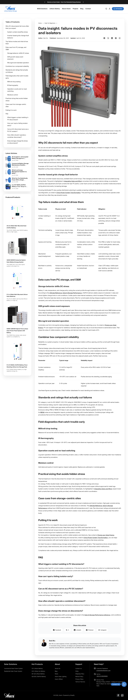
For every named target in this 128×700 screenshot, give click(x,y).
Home (40, 23)
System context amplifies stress (17, 32)
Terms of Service (80, 681)
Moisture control (12, 95)
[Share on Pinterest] (115, 38)
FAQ (7, 114)
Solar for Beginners (49, 23)
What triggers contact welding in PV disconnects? (17, 119)
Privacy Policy (79, 679)
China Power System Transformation (68, 192)
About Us (57, 668)
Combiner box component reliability (17, 66)
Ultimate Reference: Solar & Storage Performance (65, 293)
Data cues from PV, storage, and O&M (16, 48)
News (56, 674)
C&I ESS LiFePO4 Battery (39, 676)
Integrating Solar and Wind (73, 181)
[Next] (83, 2)
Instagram (103, 630)
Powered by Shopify (69, 695)
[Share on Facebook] (104, 38)
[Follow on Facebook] (118, 695)
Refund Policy (79, 676)
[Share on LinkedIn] (112, 38)
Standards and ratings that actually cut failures (17, 71)
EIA (58, 313)
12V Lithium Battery (37, 668)
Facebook (58, 630)
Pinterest (90, 630)
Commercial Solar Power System (13, 668)
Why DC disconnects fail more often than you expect (17, 27)
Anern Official (59, 679)
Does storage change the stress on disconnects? (17, 142)
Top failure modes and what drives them (17, 43)
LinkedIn (78, 630)
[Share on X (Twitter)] (108, 38)
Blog (81, 9)
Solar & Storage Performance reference (97, 615)
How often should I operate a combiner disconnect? (16, 136)
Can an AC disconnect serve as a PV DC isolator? (17, 130)
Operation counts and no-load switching (17, 90)
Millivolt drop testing (14, 81)
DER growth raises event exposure (15, 58)
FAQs (76, 671)
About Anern (66, 9)
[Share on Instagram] (119, 38)
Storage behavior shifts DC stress (18, 53)
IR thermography (12, 85)
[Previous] (44, 2)
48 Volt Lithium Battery (38, 674)
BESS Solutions (42, 9)
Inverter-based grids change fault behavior (18, 37)
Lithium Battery (55, 9)
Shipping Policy (79, 674)
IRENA (42, 412)
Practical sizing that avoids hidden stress (17, 99)
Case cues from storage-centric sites (16, 105)
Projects (75, 9)
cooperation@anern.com (103, 670)
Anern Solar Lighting (60, 676)
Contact (88, 9)
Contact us (78, 668)
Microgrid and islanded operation (18, 63)
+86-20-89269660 (102, 676)
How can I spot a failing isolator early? (17, 124)
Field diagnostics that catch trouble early (17, 77)
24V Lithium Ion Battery (38, 671)
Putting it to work (11, 110)
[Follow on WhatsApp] (122, 695)
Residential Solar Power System (13, 671)
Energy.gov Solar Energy (106, 535)
